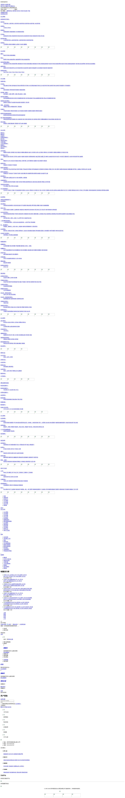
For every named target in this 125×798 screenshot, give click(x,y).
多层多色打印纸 (5, 19)
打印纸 (3, 34)
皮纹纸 (10, 44)
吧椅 (8, 326)
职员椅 (18, 326)
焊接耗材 (20, 485)
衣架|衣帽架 (69, 213)
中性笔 (22, 10)
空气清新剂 (24, 205)
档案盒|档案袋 (57, 152)
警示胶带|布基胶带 (61, 213)
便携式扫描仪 (38, 110)
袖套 (20, 281)
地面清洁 (22, 209)
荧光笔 (11, 156)
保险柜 (9, 339)
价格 (4, 615)
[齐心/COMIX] (44, 413)
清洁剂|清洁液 (17, 205)
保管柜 (16, 339)
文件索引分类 (34, 152)
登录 (9, 639)
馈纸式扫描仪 (14, 110)
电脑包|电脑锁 (37, 250)
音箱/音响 (14, 399)
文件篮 (43, 190)
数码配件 (3, 404)
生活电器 (3, 418)
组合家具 (3, 346)
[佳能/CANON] (17, 76)
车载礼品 (14, 370)
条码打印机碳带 (33, 68)
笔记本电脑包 (24, 250)
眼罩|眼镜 (9, 286)
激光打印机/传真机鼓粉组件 (68, 63)
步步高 (11, 389)
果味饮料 (20, 457)
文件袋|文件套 (64, 152)
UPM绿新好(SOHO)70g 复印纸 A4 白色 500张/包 (15, 603)
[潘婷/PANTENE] (10, 239)
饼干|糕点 (27, 444)
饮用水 (3, 447)
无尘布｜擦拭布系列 (6, 293)
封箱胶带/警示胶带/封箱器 (34, 173)
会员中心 (5, 499)
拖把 (47, 209)
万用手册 (3, 142)
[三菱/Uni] (24, 194)
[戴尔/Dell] (10, 270)
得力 (15, 389)
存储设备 (3, 257)
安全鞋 (25, 10)
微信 (2, 707)
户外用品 (10, 234)
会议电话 (3, 395)
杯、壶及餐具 (4, 225)
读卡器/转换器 (15, 409)
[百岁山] (10, 465)
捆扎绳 (25, 173)
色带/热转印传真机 (14, 89)
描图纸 (25, 44)
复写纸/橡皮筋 (35, 169)
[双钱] (44, 315)
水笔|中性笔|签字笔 (74, 156)
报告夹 (19, 152)
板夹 (30, 152)
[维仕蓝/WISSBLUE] (24, 380)
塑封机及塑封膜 (7, 119)
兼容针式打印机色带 (8, 68)
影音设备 (3, 397)
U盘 (17, 258)
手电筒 (16, 213)
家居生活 (3, 365)
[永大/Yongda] (44, 493)
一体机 (29, 245)
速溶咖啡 (25, 457)
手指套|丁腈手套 (26, 281)
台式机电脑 (6, 245)
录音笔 (5, 399)
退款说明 (19, 772)
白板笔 (3, 136)
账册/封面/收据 (63, 169)
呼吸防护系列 (4, 288)
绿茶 (12, 453)
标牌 (4, 177)
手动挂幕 (13, 102)
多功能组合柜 (22, 335)
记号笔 (15, 156)
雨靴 (8, 277)
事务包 (3, 132)
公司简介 (21, 766)
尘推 (4, 209)
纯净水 (9, 448)
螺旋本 (5, 160)
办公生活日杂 (4, 212)
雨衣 (20, 307)
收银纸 (3, 30)
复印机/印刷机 (5, 96)
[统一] (44, 465)
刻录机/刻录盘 (5, 265)
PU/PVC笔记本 (11, 160)
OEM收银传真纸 (20, 31)
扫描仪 (3, 109)
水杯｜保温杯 (18, 226)
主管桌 (16, 322)
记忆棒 (21, 409)
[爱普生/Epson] (51, 48)
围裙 (23, 307)
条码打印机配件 (60, 85)
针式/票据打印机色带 (42, 68)
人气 (4, 618)
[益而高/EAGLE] (17, 493)
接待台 (24, 322)
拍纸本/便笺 (4, 140)
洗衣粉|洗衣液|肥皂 (8, 205)
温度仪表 (5, 476)
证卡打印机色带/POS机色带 (21, 68)
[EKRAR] (17, 350)
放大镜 (89, 169)
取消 (4, 686)
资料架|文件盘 (75, 190)
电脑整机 (3, 244)
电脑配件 (3, 248)
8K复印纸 (31, 23)
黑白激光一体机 (22, 94)
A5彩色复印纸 (7, 40)
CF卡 (10, 409)
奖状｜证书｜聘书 (8, 357)
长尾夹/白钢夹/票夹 (58, 190)
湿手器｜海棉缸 (77, 169)
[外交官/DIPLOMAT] (17, 380)
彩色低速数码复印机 (8, 98)
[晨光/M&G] (10, 380)
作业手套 (5, 281)
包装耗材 (10, 481)
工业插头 (43, 489)
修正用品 (38, 156)
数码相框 (9, 399)
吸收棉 (50, 209)
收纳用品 (49, 213)
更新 (4, 617)
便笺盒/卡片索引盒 (34, 190)
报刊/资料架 (10, 343)
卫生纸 (25, 230)
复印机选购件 (29, 98)
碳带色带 (3, 66)
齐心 (17, 389)
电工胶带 (30, 489)
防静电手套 (33, 281)
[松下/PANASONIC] (51, 76)
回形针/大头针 (25, 190)
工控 (74, 489)
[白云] (31, 239)
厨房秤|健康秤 (7, 431)
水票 (20, 448)
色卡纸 (42, 36)
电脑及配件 (3, 241)
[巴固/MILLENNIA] (17, 315)
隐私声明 (20, 754)
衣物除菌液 (46, 205)
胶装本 (3, 148)
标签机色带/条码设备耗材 (18, 115)
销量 (4, 614)
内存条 (20, 258)
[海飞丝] (4, 239)
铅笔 (8, 156)
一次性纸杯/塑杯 (7, 222)
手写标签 (14, 165)
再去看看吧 (6, 652)
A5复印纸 (16, 23)
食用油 (5, 461)
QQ (4, 707)
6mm (4, 72)
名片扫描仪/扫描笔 (22, 110)
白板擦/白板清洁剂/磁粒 (9, 181)
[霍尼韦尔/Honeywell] (38, 315)
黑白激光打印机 (7, 85)
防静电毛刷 (16, 311)
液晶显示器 (31, 250)
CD (7, 266)
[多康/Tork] (24, 493)
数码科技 (3, 373)
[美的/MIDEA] (10, 438)
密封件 (11, 485)
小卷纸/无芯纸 (10, 230)
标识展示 (3, 176)
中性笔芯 (62, 156)
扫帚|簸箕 (54, 209)
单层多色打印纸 (36, 36)
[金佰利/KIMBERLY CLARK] (31, 315)
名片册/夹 (40, 152)
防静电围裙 (10, 311)
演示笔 (27, 102)
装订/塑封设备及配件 (6, 117)
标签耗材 (15, 481)
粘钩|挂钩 (20, 213)
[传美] (44, 48)
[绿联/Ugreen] (51, 270)
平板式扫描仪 (6, 110)
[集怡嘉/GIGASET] (17, 413)
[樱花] (38, 194)
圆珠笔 (3, 134)
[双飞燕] (24, 270)
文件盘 (5, 190)
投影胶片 (23, 102)
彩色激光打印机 (16, 85)
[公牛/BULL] (51, 493)
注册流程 (15, 754)
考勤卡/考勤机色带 (12, 106)
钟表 (11, 370)
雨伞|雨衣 (30, 213)
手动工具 (15, 472)
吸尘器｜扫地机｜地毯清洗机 (30, 422)
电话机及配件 (4, 385)
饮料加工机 (41, 426)
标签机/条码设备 (7, 115)
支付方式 (10, 754)
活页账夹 (46, 169)
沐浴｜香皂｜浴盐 (11, 218)
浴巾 (30, 218)
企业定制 (3, 362)
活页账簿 (41, 169)
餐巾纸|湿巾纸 (59, 230)
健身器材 (15, 234)
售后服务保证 (13, 772)
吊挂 (16, 152)
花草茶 (9, 453)
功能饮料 (30, 457)
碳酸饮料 (16, 457)
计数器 (47, 190)
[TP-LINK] (38, 270)
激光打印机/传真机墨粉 (55, 63)
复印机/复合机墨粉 (80, 63)
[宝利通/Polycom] (4, 413)
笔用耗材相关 (4, 137)
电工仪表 (10, 476)
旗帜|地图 (36, 213)
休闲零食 (5, 444)
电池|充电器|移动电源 (8, 213)
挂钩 (7, 177)
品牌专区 (5, 497)
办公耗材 (3, 51)
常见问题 (5, 766)
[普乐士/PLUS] (10, 194)
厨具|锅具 (5, 366)
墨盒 (2, 58)
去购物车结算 (4, 12)
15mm (13, 72)
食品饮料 (3, 440)
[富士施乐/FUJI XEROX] (4, 76)
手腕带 (5, 311)
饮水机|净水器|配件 (51, 422)
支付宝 (9, 707)
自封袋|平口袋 (44, 173)
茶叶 (2, 451)
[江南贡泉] (4, 465)
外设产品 (3, 252)
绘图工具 (43, 156)
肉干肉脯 (10, 444)
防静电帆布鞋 (6, 298)
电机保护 (18, 489)
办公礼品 (3, 355)
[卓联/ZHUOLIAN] (51, 194)
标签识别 (3, 163)
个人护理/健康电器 (6, 429)
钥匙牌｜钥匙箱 (23, 177)
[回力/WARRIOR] (51, 315)
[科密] (38, 127)
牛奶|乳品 (35, 457)
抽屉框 (5, 335)
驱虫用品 (29, 205)
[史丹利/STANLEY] (10, 493)
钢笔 (47, 156)
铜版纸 (14, 44)
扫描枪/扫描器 (31, 110)
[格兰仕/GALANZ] (51, 438)
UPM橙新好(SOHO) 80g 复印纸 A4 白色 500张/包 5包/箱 (17, 608)
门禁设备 (19, 106)
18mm (16, 72)
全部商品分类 (4, 14)
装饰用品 (53, 213)
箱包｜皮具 (6, 370)
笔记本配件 (4, 146)
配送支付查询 (14, 760)
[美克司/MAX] (44, 194)
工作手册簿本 (4, 143)
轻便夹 (9, 152)
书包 (9, 186)
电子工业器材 (11, 489)
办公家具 (3, 318)
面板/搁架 (18, 343)
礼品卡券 (33, 461)
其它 (73, 213)
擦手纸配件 (53, 230)
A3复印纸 (11, 23)
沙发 (4, 330)
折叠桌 (20, 322)
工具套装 (20, 472)
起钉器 (51, 190)
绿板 (17, 181)
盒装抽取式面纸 (31, 230)
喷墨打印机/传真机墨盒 (9, 59)
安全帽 (5, 286)
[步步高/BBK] (24, 413)
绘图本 (3, 145)
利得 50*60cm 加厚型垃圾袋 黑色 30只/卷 (13, 585)
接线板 (71, 489)
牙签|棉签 (32, 222)
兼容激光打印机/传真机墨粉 (10, 63)
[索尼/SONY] (44, 270)
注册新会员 (16, 766)
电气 (2, 487)
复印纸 (14, 10)
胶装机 (53, 119)
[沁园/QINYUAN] (4, 438)
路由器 (5, 262)
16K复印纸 (37, 23)
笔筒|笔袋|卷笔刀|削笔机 (95, 190)
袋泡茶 (5, 453)
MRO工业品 (4, 468)
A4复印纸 (5, 23)
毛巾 (23, 218)
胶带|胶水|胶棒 (105, 190)
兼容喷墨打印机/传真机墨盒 (23, 59)
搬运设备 (20, 481)
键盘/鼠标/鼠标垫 (7, 254)
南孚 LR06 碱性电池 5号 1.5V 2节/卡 (12, 581)
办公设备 (3, 78)
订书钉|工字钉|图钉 (84, 190)
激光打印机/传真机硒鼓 (9, 55)
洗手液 (5, 218)
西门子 (8, 389)
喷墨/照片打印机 (24, 85)
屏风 (15, 343)
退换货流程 (24, 772)
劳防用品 (3, 273)
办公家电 (3, 415)
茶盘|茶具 (35, 226)
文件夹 (18, 10)
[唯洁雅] (51, 239)
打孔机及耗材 (18, 190)
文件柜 (9, 190)
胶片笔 (3, 139)
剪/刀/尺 (65, 190)
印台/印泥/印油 (12, 169)
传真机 (3, 88)
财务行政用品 (4, 167)
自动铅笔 (50, 156)
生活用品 (3, 197)
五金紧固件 (6, 485)
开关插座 (66, 489)
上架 (4, 612)
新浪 (6, 707)
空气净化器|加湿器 (18, 422)
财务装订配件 (37, 119)
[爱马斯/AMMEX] (10, 315)
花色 (4, 294)
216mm (9, 27)
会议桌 (9, 322)
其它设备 (3, 122)
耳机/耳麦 (19, 399)
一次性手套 (27, 222)
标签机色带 (4, 70)
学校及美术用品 (5, 184)
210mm (5, 27)
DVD (4, 266)
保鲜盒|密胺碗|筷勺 (6, 199)
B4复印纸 (21, 23)
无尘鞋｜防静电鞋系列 (7, 297)
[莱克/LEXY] (31, 438)
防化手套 (39, 281)
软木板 (20, 181)
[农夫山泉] (17, 465)
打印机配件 (67, 85)
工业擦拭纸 (16, 209)
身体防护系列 (4, 305)
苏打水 (12, 448)
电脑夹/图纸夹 (24, 152)
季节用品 (34, 205)
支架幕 (9, 102)
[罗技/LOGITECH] (4, 270)
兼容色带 (50, 68)
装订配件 (57, 169)
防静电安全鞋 (20, 298)
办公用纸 (3, 16)
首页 (4, 496)
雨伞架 (5, 343)
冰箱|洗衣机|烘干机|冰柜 (72, 422)
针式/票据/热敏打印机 (34, 85)
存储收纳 (26, 213)
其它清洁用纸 (12, 294)
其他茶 (21, 453)
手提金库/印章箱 (27, 169)
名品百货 (3, 369)
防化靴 (15, 277)
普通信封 (5, 173)
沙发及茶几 (4, 329)
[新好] (10, 48)
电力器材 (5, 489)
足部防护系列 (4, 276)
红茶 (15, 453)
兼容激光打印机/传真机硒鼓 (25, 63)
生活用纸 (3, 201)
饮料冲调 (3, 455)
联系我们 (27, 760)
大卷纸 (16, 230)
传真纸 (3, 26)
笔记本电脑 (12, 245)
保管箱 (12, 339)
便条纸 (5, 165)
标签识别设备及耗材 (6, 113)
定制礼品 (3, 359)
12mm (10, 72)
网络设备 (3, 261)
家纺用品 (11, 366)
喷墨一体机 (15, 94)
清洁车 (43, 209)
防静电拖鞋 (13, 298)
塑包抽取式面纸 (40, 230)
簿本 (2, 159)
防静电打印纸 (22, 311)
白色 (7, 294)
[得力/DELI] (10, 76)
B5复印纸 (26, 23)
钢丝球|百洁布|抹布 (29, 209)
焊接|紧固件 (4, 483)
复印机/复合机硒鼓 (90, 63)
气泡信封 (10, 173)
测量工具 (10, 472)
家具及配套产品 (5, 341)
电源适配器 (9, 250)
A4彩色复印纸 (14, 40)
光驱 (42, 250)
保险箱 (5, 339)
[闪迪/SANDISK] (31, 270)
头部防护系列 (4, 284)
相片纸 (22, 36)
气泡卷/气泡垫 (17, 173)
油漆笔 (81, 156)
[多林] (24, 48)
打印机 (3, 84)
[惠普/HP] (31, 76)
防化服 (5, 307)
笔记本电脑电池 (16, 250)
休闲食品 (3, 443)
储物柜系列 (4, 333)
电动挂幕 (18, 102)
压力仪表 (15, 476)
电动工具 (5, 472)
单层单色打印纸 (16, 36)
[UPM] (4, 48)
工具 (2, 471)
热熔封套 (3, 81)
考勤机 (5, 106)
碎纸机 (5, 123)
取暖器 (11, 422)
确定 (2, 686)
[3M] (17, 194)
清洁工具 (3, 208)
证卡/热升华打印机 (45, 85)
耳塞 (4, 303)
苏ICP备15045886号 (54, 791)
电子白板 (21, 123)
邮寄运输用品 (4, 171)
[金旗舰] (38, 48)
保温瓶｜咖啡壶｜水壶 (9, 226)
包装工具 (5, 481)
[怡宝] (31, 465)
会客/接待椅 (13, 326)
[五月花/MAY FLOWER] (44, 239)
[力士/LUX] (17, 239)
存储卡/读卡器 (5, 407)
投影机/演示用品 (5, 100)
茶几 (7, 330)
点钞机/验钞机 (10, 123)
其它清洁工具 (38, 209)
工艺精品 (3, 376)
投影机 (5, 102)
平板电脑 (18, 245)
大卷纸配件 (47, 230)
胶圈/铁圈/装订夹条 (46, 119)
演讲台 (12, 322)
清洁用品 (3, 203)
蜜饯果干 (32, 444)
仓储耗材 (3, 479)
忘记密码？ (18, 703)
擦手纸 (5, 230)
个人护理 (19, 218)
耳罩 (7, 303)
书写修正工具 (4, 155)
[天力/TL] (24, 350)
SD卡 (7, 409)
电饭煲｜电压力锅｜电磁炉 (21, 426)
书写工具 (13, 186)
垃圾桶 (11, 209)
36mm (22, 72)
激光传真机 (6, 89)
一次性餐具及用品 (6, 220)
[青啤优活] (24, 465)
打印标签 (9, 165)
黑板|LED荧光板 (46, 181)
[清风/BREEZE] (38, 239)
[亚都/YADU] (38, 438)
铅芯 (58, 156)
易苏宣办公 (9, 10)
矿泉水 (5, 448)
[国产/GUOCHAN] (4, 350)
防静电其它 (4, 309)
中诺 (4, 389)
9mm (7, 72)
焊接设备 (15, 485)
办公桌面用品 (4, 188)
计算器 (69, 190)
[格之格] (44, 76)
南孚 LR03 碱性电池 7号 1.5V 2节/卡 (12, 594)
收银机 (25, 123)
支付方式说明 (21, 760)
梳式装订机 (58, 119)
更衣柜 (27, 335)
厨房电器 (3, 425)
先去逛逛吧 (3, 669)
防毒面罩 (8, 290)
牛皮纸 (21, 44)
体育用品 (5, 234)
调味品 (19, 461)
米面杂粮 (9, 461)
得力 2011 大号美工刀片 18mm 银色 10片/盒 (14, 576)
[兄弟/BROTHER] (44, 127)
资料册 (12, 152)
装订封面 (25, 119)
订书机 (12, 190)
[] (3, 4)
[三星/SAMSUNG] (17, 127)
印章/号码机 (19, 169)
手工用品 (5, 186)
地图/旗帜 (70, 169)
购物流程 (5, 754)
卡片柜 (16, 335)
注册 (12, 639)
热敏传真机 (22, 89)
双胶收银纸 (6, 31)
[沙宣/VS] (24, 239)
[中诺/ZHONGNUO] (10, 413)
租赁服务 (3, 433)
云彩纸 (17, 44)
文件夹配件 (50, 152)
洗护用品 (3, 216)
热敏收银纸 (12, 31)
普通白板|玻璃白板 (27, 181)
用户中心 (3, 6)
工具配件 (25, 472)
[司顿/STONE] (31, 380)
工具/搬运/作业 (42, 213)
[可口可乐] (51, 465)
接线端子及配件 (55, 489)
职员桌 (5, 322)
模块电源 (62, 489)
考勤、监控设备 (5, 105)
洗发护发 (26, 218)
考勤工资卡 (52, 169)
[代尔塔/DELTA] (4, 315)
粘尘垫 (28, 311)
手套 (29, 10)
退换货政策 (6, 772)
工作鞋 (11, 277)
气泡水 (16, 448)
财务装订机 (31, 119)
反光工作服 (16, 307)
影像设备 (3, 402)
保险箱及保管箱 (5, 337)
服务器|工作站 (24, 245)
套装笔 (26, 156)
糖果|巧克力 (16, 444)
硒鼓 (2, 53)
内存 (4, 250)
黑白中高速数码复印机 (50, 98)
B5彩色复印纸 (29, 40)
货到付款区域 (6, 760)
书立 (40, 190)
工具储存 (30, 472)
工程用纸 (5, 44)
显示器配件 (15, 254)
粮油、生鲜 (4, 460)
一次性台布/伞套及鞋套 (18, 222)
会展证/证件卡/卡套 (14, 177)
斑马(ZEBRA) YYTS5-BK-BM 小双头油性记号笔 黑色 (17, 590)
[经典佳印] (31, 48)
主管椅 (5, 326)
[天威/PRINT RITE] (38, 76)
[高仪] (17, 438)
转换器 (9, 262)
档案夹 (5, 152)
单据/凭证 (5, 169)
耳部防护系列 (4, 301)
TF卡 (4, 409)
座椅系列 (3, 325)
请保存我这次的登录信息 (8, 703)
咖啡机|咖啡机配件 (60, 422)
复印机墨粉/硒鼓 (5, 62)
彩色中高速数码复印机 (20, 98)
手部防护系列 (4, 280)
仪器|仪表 (3, 475)
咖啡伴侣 (11, 457)
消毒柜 (12, 426)
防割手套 (10, 281)
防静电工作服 (28, 307)
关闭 (2, 691)
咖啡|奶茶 (5, 457)
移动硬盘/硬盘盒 (11, 258)
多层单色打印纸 (28, 36)
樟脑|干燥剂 (40, 205)
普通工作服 (10, 307)
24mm (19, 72)
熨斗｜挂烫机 (42, 422)
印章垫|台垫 (84, 169)
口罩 (4, 290)
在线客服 (5, 659)
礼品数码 (19, 370)
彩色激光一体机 (7, 94)
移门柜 (9, 335)
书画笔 (23, 156)
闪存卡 (5, 258)
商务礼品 (3, 352)
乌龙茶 (18, 453)
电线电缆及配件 (37, 489)
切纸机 (16, 123)
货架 (31, 335)
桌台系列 (3, 320)
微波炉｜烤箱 (6, 426)
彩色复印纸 (4, 38)
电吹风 (12, 431)
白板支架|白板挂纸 (37, 181)
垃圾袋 (8, 209)
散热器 (45, 250)
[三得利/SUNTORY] (38, 465)
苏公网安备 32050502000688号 (68, 791)
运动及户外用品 (5, 233)
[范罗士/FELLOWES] (31, 127)
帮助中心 (12, 6)
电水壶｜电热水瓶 (33, 426)
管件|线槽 (48, 489)
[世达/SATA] (4, 493)
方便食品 (23, 461)
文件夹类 (3, 150)
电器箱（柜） (24, 489)
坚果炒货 (22, 444)
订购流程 (10, 766)
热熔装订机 (15, 119)
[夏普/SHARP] (44, 438)
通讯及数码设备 (5, 383)
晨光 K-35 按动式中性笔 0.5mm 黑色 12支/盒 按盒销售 (17, 599)
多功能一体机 (4, 92)
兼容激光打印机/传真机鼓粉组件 (40, 63)
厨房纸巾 (21, 230)
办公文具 (3, 130)
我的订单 (7, 6)
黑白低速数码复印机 (38, 98)
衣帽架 (23, 343)
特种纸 (3, 42)
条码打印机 (53, 85)
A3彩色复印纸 (22, 40)
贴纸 (17, 186)
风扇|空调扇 (6, 422)
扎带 (77, 489)
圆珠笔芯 (67, 156)
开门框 (12, 335)
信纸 (22, 173)
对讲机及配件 (4, 392)
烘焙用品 (28, 461)
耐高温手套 (16, 281)
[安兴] (17, 48)
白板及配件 (4, 180)
